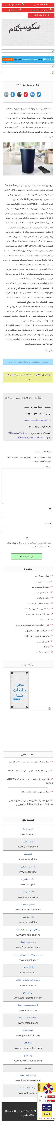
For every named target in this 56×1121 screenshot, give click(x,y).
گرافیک (46, 647)
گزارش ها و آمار (43, 652)
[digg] (6, 94)
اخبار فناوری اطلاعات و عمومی (35, 420)
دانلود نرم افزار (43, 598)
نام (49, 508)
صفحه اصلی (39, 4)
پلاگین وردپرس (43, 641)
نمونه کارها (13, 10)
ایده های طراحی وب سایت (38, 603)
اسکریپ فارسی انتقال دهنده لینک (35, 792)
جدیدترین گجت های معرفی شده (36, 608)
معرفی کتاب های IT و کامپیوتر (37, 630)
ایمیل (48, 523)
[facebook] (12, 94)
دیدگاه (48, 466)
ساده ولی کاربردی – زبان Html (36, 636)
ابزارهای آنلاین (40, 15)
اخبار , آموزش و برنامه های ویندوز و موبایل (32, 625)
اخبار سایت (44, 619)
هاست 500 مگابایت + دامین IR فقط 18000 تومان (28, 362)
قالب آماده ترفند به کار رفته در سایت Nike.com (28, 770)
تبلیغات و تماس (13, 4)
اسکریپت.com (28, 1115)
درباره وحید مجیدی (40, 10)
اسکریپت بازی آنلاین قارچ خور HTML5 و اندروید (29, 762)
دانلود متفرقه (43, 592)
